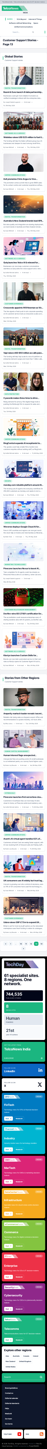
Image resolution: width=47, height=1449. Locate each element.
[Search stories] (41, 1377)
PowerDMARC (34, 1446)
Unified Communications (23, 27)
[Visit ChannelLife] (16, 1129)
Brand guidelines (11, 1388)
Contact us (9, 1393)
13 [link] (36, 944)
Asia (7, 1356)
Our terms (9, 1424)
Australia (16, 1356)
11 (26, 944)
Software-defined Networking (20, 23)
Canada (26, 1356)
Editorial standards (12, 1403)
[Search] (33, 32)
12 (31, 944)
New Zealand (10, 1361)
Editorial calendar (11, 1398)
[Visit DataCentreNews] (16, 1192)
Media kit (19, 1119)
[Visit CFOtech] (16, 1097)
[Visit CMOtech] (16, 1160)
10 (21, 944)
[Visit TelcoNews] (16, 1319)
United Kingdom (25, 1361)
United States (10, 1367)
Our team (8, 1419)
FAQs (7, 1408)
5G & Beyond (21, 19)
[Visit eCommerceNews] (16, 1224)
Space (35, 23)
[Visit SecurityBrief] (16, 1287)
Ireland (35, 1356)
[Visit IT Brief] (16, 1256)
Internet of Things (35, 19)
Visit (7, 1119)
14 (41, 944)
